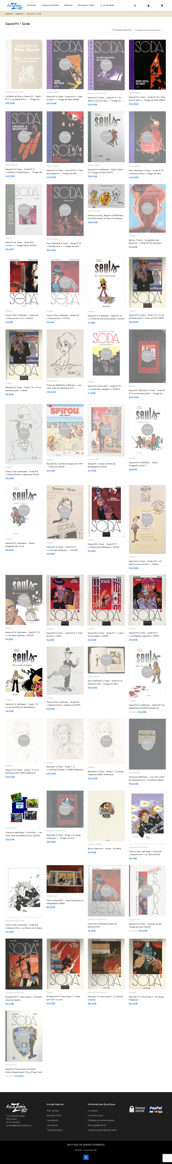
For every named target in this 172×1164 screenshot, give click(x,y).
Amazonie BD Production (141, 847)
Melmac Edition (95, 844)
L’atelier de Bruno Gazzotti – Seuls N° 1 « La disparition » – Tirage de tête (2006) (23, 99)
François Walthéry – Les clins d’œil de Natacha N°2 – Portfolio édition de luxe (146, 780)
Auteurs (19, 14)
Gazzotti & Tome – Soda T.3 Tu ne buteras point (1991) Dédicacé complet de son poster (22, 773)
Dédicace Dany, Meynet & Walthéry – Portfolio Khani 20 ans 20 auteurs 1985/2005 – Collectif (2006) (106, 218)
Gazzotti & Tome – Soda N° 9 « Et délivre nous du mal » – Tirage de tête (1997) (104, 100)
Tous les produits (54, 1130)
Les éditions (52, 1120)
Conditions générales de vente (102, 1130)
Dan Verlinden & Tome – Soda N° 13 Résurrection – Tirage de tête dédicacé (105, 683)
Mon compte (53, 1110)
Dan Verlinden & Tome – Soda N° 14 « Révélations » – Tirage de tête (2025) (63, 246)
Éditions (68, 5)
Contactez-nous (95, 1115)
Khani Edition (52, 92)
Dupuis (8, 238)
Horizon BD (52, 381)
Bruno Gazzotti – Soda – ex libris (104, 848)
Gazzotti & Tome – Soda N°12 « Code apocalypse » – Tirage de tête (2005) (64, 173)
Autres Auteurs (21, 92)
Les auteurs (52, 1125)
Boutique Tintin (86, 5)
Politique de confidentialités (101, 1120)
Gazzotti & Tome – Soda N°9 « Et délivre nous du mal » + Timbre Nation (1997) (145, 564)
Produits (31, 5)
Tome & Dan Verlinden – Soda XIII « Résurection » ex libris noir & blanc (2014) (23, 928)
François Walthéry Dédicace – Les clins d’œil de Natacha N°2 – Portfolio (63, 388)
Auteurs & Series (50, 5)
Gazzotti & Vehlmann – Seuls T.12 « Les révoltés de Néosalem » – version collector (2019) (21, 707)
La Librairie (108, 5)
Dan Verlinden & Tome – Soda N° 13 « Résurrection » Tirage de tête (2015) (146, 173)
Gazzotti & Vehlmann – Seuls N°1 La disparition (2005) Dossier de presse (146, 708)
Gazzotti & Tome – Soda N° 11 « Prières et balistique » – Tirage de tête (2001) (23, 172)
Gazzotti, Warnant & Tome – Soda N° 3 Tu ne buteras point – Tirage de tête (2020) (147, 393)
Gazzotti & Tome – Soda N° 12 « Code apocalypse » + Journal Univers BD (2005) (62, 550)
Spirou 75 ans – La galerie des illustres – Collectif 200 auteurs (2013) (145, 243)
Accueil (8, 14)
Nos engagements (97, 1125)
